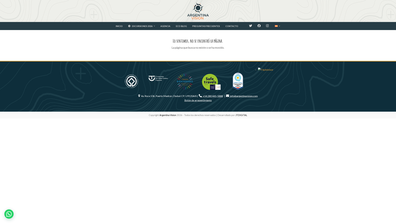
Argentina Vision (167, 115)
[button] (9, 214)
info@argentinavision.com (243, 95)
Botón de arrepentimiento (198, 100)
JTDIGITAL (241, 115)
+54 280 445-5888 (212, 95)
